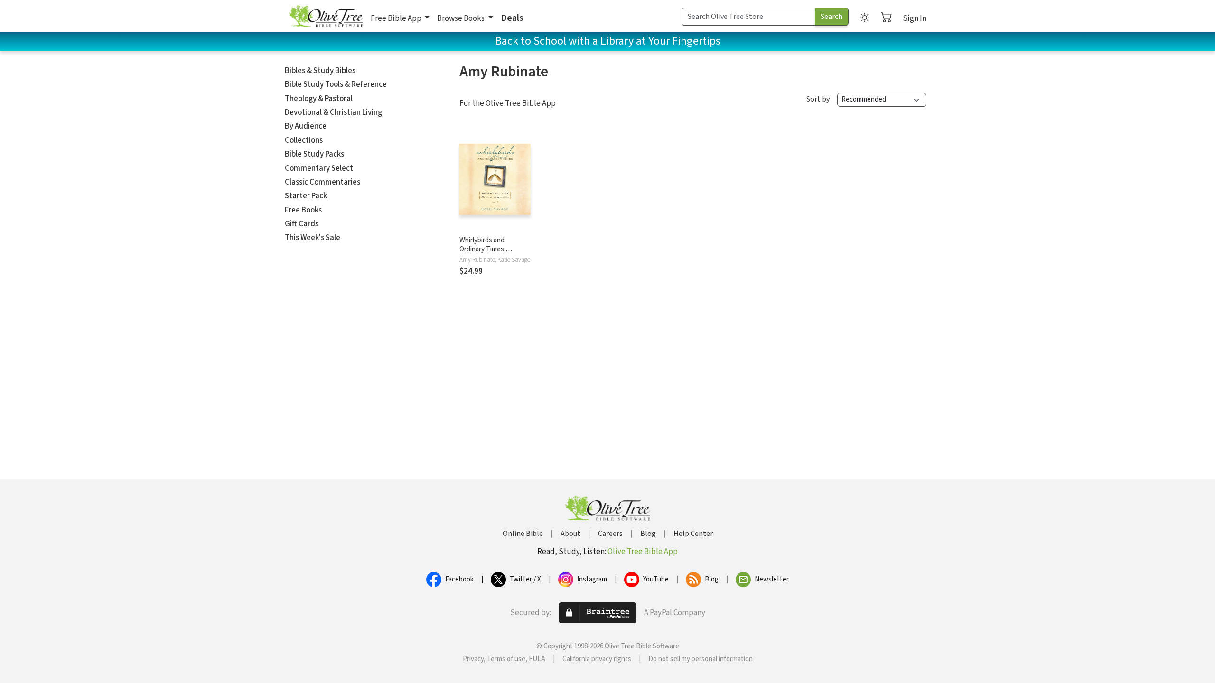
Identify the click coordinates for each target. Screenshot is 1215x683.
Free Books (303, 210)
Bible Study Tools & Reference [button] (336, 84)
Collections (304, 140)
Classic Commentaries (322, 182)
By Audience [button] (306, 126)
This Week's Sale (312, 237)
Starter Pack (306, 196)
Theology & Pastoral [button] (319, 98)
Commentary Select (319, 168)
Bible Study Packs (314, 154)
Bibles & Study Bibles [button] (320, 70)
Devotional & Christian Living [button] (333, 112)
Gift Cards (301, 224)
